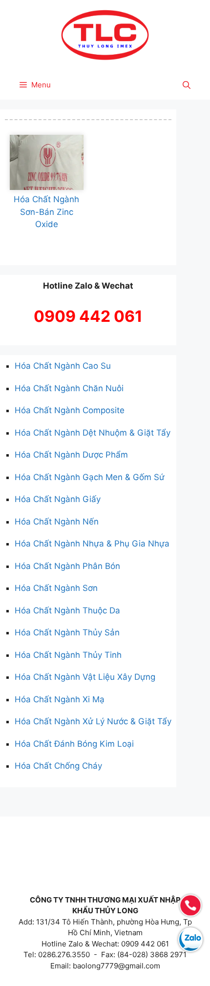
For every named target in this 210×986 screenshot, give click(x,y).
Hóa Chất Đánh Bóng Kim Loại (74, 744)
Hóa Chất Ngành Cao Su (63, 366)
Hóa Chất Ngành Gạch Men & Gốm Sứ (90, 477)
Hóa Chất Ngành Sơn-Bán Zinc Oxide (46, 211)
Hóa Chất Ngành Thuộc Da (67, 610)
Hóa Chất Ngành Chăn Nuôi (69, 388)
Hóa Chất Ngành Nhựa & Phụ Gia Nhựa (92, 543)
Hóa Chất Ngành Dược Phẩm (71, 455)
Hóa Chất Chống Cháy (58, 766)
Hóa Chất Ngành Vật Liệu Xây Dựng (85, 677)
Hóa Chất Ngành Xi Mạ (60, 699)
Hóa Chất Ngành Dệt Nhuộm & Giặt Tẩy (92, 433)
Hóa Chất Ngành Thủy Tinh (68, 655)
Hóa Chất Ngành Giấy (58, 499)
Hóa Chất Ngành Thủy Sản (67, 632)
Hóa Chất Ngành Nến (57, 521)
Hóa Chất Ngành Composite (70, 410)
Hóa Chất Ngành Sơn (56, 588)
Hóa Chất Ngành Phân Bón (67, 566)
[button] (186, 85)
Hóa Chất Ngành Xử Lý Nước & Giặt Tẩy (93, 721)
